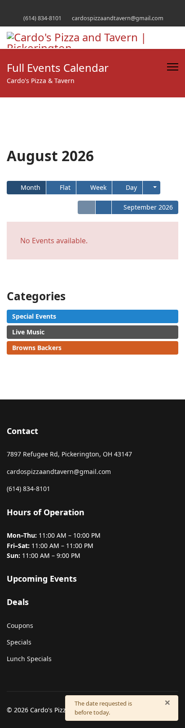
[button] (151, 187)
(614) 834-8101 (42, 18)
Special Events (34, 316)
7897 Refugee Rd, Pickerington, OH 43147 (69, 454)
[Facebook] (92, 8)
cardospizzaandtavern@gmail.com (117, 18)
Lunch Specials (29, 658)
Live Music (28, 332)
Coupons (20, 625)
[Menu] (172, 66)
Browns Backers (37, 347)
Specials (19, 642)
